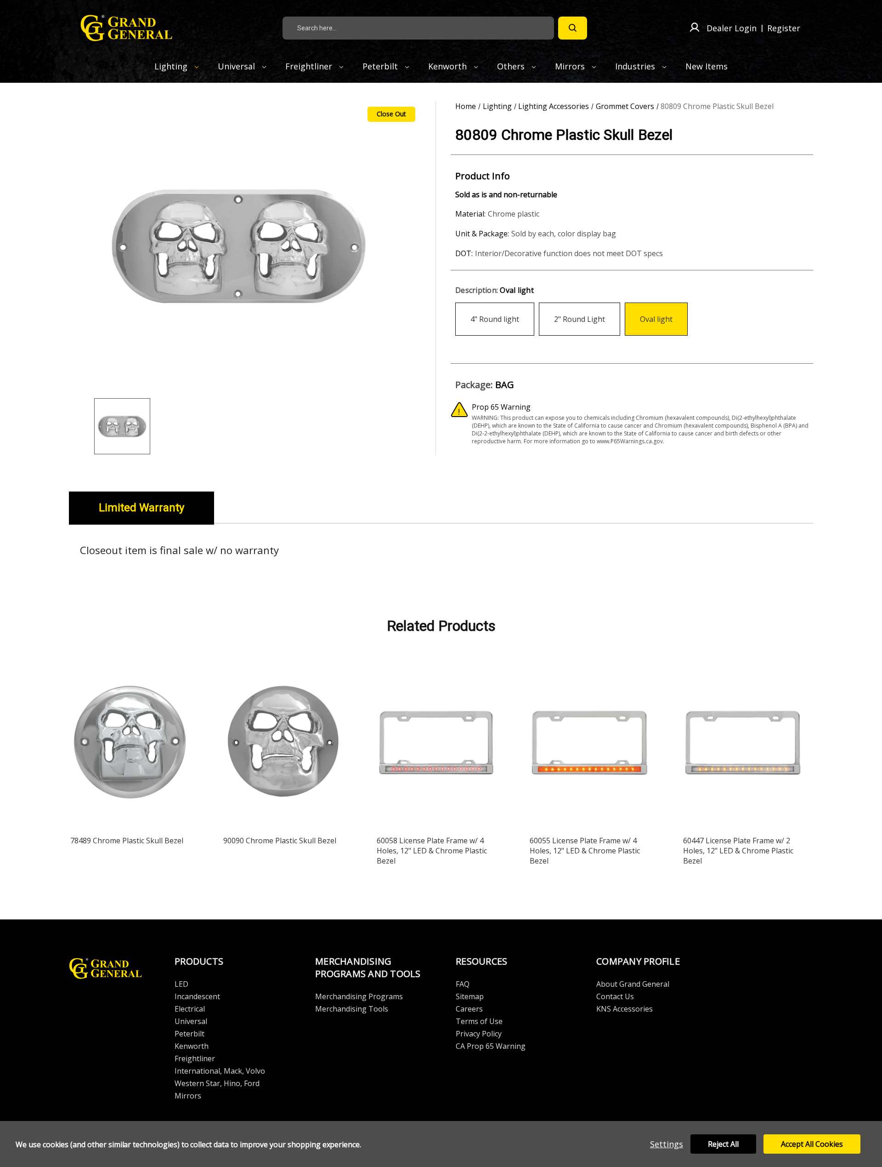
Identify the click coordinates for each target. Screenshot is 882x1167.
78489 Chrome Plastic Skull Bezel (126, 840)
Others (512, 66)
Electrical (190, 1009)
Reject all (723, 1144)
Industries (636, 66)
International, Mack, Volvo (220, 1071)
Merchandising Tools (351, 1009)
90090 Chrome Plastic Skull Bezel (279, 840)
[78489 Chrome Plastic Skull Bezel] (130, 744)
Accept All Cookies (812, 1144)
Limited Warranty (141, 507)
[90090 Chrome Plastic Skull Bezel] (283, 744)
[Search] (572, 28)
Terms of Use (479, 1021)
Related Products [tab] (441, 626)
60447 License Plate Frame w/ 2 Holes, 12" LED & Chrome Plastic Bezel (738, 850)
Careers (469, 1009)
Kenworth (448, 66)
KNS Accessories (624, 1009)
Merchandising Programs (359, 996)
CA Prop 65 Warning (491, 1046)
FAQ (462, 984)
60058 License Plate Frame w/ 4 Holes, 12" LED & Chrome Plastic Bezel (432, 850)
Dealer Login (732, 28)
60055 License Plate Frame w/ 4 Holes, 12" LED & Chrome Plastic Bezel (585, 850)
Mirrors (571, 66)
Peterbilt (381, 66)
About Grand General (632, 984)
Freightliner (309, 66)
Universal (237, 66)
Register (783, 28)
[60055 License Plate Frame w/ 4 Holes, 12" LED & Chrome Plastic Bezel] (589, 744)
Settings (666, 1144)
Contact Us (615, 996)
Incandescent (197, 996)
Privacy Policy (479, 1034)
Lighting (172, 66)
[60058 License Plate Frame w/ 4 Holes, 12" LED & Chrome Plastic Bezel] (436, 744)
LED (181, 984)
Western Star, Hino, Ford (217, 1083)
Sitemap (470, 996)
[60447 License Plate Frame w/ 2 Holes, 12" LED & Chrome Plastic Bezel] (742, 744)
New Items (706, 66)
